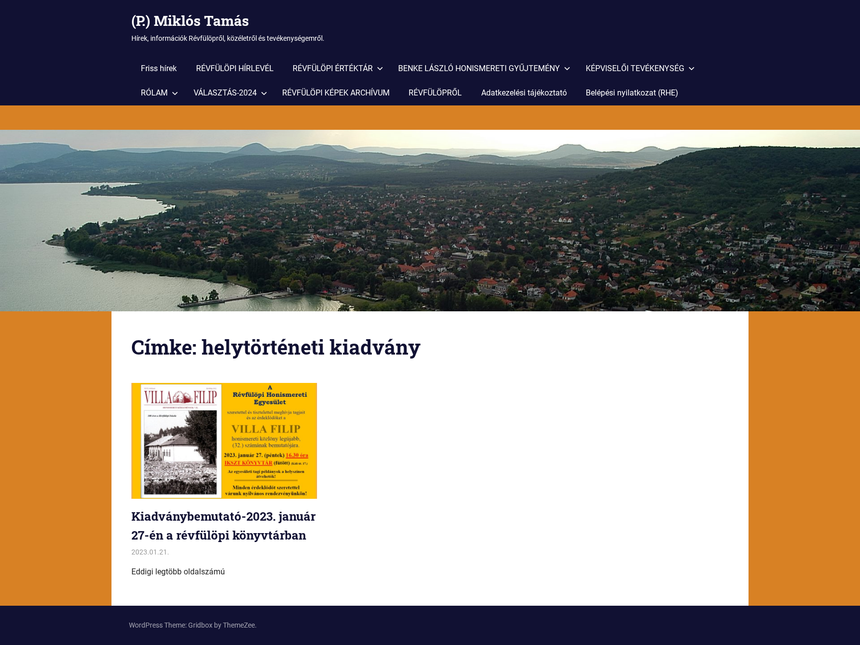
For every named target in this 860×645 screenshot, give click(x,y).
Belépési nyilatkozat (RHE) (632, 92)
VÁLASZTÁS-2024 (225, 92)
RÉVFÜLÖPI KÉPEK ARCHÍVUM (336, 92)
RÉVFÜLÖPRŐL (435, 92)
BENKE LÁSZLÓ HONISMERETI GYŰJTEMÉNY (479, 68)
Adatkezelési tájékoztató (524, 92)
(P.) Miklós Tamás (190, 20)
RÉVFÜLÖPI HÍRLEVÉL (235, 68)
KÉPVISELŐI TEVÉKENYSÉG (635, 68)
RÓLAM (154, 92)
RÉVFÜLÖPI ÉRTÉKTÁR (333, 68)
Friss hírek (159, 68)
